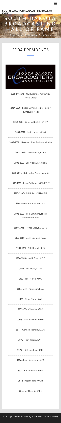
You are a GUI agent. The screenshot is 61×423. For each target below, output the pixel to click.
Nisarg (55, 416)
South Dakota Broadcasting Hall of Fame (27, 11)
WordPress (37, 416)
